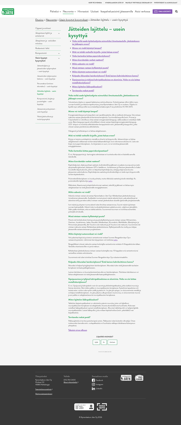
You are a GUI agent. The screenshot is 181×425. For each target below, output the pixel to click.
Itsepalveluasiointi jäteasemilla (116, 11)
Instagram (99, 384)
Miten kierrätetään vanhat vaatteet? (88, 60)
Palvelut (54, 11)
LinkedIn (99, 388)
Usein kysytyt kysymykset (73, 20)
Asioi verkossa (142, 11)
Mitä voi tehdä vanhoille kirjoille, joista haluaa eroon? (95, 52)
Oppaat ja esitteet (43, 28)
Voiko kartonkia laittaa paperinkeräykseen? (91, 56)
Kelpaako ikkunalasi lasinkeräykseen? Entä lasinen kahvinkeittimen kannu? (105, 75)
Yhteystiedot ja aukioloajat (165, 3)
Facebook (99, 380)
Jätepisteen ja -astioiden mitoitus (45, 42)
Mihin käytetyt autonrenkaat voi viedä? (89, 71)
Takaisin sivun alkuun (77, 330)
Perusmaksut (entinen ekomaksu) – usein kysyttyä (47, 85)
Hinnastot (83, 11)
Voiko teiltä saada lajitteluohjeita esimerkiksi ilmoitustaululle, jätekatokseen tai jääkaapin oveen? (106, 42)
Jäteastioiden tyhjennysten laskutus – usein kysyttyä (47, 77)
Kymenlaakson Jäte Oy (114, 3)
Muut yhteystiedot (70, 382)
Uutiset (94, 11)
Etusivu (39, 20)
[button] (96, 342)
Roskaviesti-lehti (42, 48)
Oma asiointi (164, 11)
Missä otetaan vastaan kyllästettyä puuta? (90, 67)
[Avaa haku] (176, 11)
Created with (104, 351)
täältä (90, 181)
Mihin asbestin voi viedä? (83, 64)
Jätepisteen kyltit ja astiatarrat (43, 34)
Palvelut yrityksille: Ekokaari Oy (138, 3)
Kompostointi (41, 53)
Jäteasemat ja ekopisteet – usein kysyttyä (46, 110)
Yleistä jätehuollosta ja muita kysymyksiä (45, 118)
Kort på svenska (95, 3)
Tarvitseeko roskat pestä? (83, 90)
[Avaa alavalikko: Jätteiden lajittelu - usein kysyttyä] (58, 33)
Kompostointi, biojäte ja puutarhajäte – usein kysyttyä (45, 101)
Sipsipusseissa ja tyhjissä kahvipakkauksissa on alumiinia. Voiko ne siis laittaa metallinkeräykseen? (106, 81)
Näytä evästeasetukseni (43, 393)
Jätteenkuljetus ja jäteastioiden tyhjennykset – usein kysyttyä (46, 68)
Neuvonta (68, 11)
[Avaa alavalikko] (60, 11)
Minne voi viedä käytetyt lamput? (87, 48)
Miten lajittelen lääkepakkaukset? (87, 86)
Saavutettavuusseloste (43, 389)
